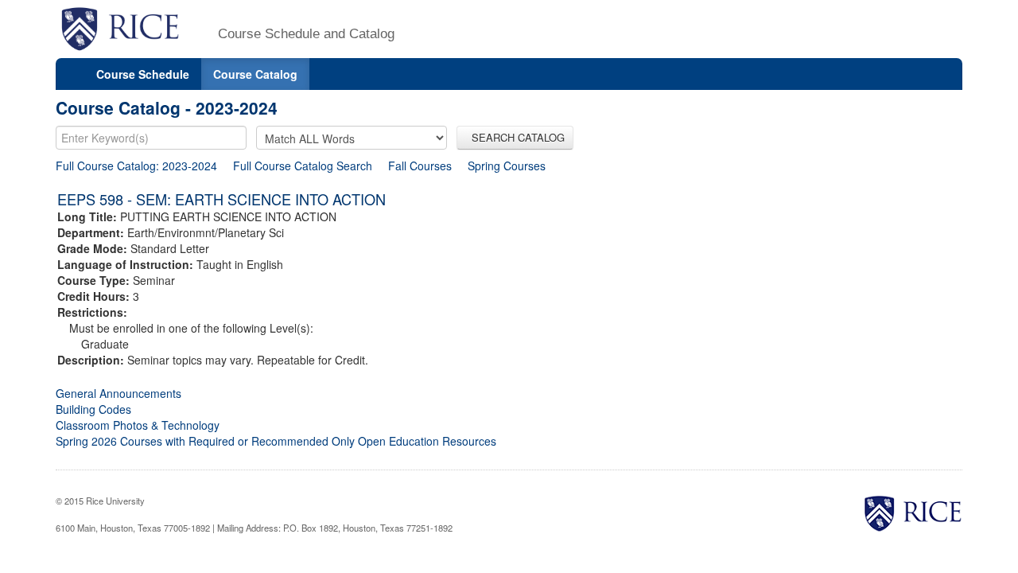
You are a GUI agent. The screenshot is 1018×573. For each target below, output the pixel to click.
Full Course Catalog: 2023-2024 (136, 165)
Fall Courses (420, 165)
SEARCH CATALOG (515, 137)
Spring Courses (507, 165)
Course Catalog (255, 74)
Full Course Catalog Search (302, 165)
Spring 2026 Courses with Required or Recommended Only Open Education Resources (276, 441)
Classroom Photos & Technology (138, 425)
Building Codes (93, 409)
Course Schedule (142, 74)
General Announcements (118, 393)
